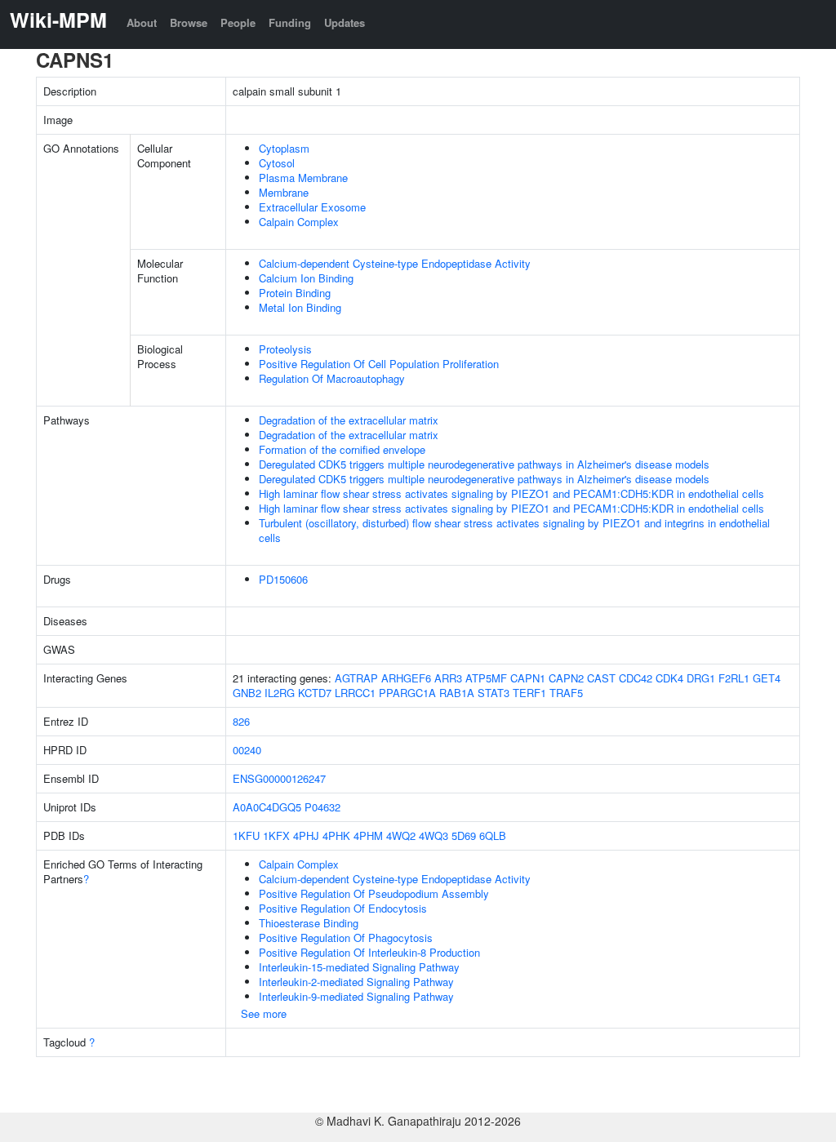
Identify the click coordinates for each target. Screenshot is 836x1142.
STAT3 (493, 692)
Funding (290, 22)
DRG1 (701, 678)
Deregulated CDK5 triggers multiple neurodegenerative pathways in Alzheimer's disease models (484, 464)
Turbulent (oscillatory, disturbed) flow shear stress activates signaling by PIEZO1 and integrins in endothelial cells (514, 530)
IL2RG (280, 692)
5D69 (463, 835)
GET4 (766, 678)
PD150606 (283, 579)
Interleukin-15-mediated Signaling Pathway (359, 967)
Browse (188, 22)
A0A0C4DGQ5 (267, 807)
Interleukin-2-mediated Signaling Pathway (356, 981)
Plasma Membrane (303, 177)
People (238, 22)
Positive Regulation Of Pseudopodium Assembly (374, 893)
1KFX (276, 835)
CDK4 (669, 678)
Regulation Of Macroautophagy (332, 378)
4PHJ (306, 835)
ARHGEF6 (406, 678)
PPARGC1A (407, 692)
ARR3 (448, 678)
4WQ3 (433, 835)
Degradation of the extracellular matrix (348, 420)
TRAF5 (566, 692)
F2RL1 (733, 678)
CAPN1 (527, 678)
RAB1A (456, 692)
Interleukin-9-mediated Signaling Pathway (356, 996)
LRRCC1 (355, 692)
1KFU (246, 835)
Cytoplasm (284, 148)
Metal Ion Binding (300, 307)
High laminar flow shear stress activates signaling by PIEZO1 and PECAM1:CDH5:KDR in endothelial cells (511, 493)
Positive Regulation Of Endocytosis (343, 908)
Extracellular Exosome (312, 207)
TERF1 (529, 692)
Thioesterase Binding (308, 923)
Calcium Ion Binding (306, 278)
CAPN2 (566, 678)
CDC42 (635, 678)
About (142, 22)
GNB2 (247, 692)
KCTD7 (314, 692)
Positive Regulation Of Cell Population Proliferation (379, 363)
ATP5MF (486, 678)
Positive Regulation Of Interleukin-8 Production (369, 952)
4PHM (368, 835)
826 (241, 721)
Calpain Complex (299, 221)
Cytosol (277, 163)
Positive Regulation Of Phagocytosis (346, 937)
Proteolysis (285, 349)
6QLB (492, 835)
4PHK (336, 835)
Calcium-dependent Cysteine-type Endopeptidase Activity (395, 263)
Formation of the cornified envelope (342, 449)
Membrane (284, 192)
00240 (247, 750)
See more (264, 1013)
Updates (344, 22)
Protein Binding (295, 292)
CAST (601, 678)
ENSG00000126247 (279, 778)
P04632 (322, 807)
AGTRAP (356, 678)
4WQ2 (401, 835)
